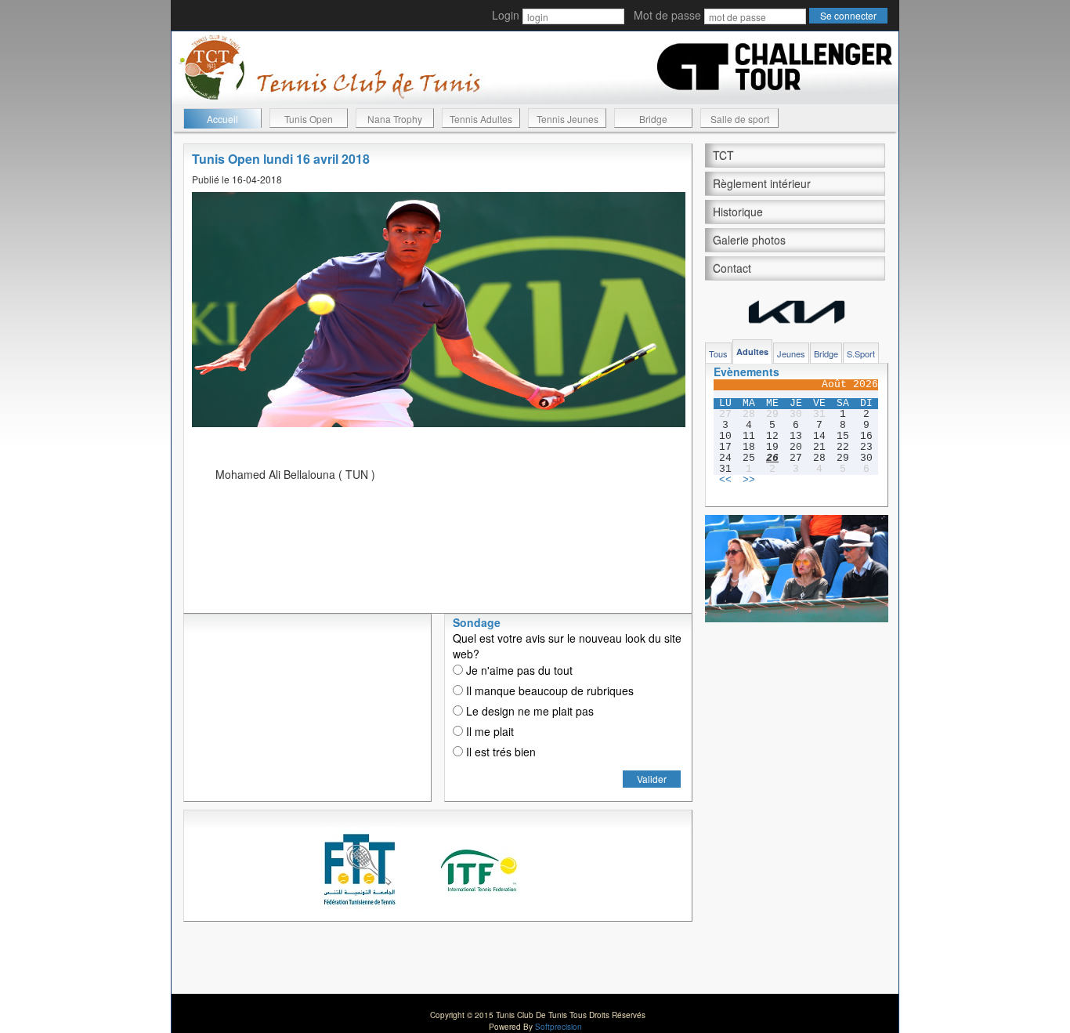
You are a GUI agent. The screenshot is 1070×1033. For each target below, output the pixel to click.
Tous (718, 353)
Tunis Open (308, 118)
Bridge (653, 118)
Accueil (222, 118)
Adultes (752, 351)
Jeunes (791, 353)
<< (725, 480)
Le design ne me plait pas (528, 711)
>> (749, 480)
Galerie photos (749, 240)
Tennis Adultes (481, 118)
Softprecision (558, 1026)
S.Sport (861, 353)
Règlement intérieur (762, 183)
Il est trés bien (499, 751)
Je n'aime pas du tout (518, 670)
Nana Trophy (394, 118)
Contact (732, 268)
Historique (738, 211)
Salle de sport (739, 118)
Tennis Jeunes (567, 118)
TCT (723, 155)
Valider (652, 778)
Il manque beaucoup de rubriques (548, 690)
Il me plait (488, 731)
